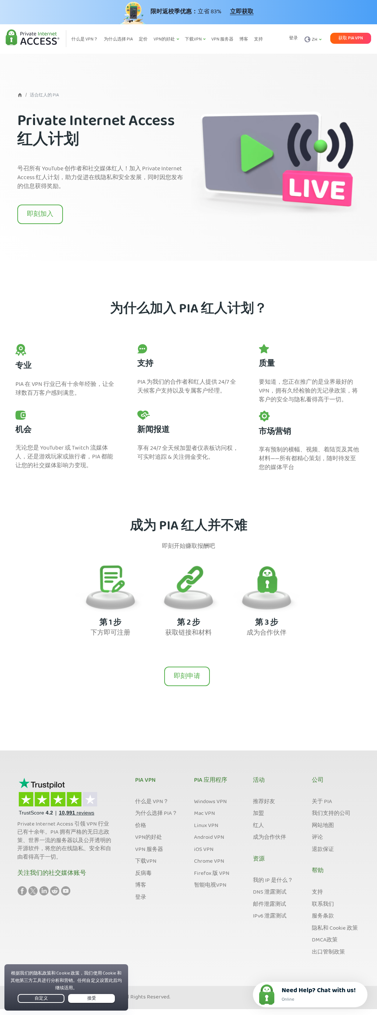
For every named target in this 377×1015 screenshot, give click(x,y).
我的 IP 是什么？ (273, 881)
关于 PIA (322, 802)
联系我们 (323, 904)
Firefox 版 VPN (211, 874)
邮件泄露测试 (269, 904)
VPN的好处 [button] (165, 39)
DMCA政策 (325, 940)
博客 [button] (243, 39)
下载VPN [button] (193, 39)
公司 (318, 780)
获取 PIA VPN (350, 38)
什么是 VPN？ (152, 802)
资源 (259, 859)
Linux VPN (206, 826)
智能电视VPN (210, 885)
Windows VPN (210, 802)
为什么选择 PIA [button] (118, 39)
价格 (140, 826)
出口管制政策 (328, 952)
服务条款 (323, 916)
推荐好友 (264, 802)
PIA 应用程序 (210, 780)
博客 (140, 885)
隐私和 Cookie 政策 (335, 928)
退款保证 (323, 850)
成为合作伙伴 (269, 837)
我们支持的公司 (331, 814)
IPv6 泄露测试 (269, 916)
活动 (259, 780)
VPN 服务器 (149, 850)
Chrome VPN (209, 861)
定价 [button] (143, 39)
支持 (317, 892)
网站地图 (323, 826)
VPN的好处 (148, 837)
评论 (317, 837)
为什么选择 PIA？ (156, 814)
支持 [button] (258, 39)
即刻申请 (187, 676)
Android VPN (209, 837)
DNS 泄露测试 (269, 892)
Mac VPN (204, 814)
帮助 (318, 871)
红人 (258, 826)
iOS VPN (204, 850)
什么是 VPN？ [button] (84, 39)
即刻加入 (40, 214)
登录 (293, 38)
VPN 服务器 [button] (222, 39)
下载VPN (145, 861)
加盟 (258, 814)
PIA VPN (145, 780)
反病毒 (143, 874)
